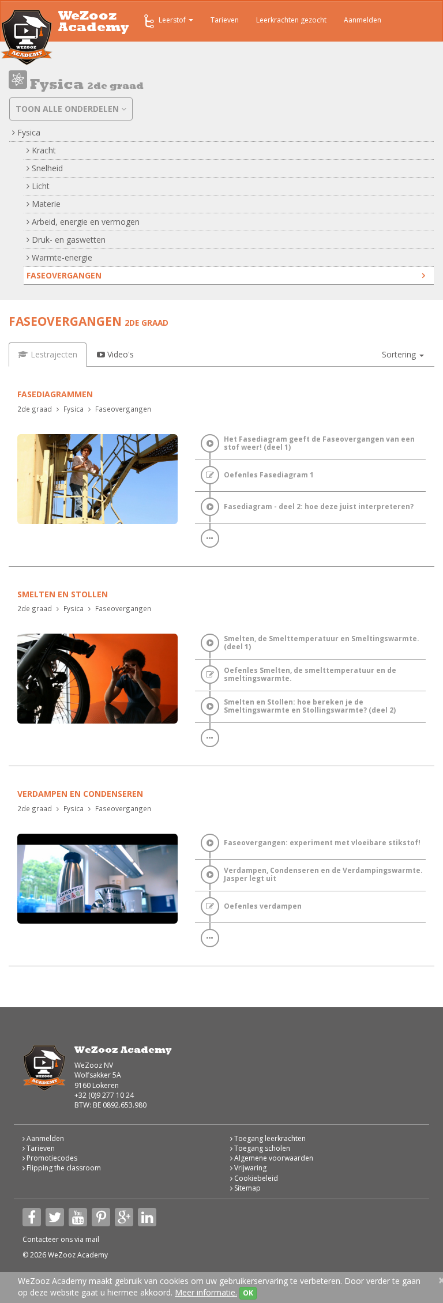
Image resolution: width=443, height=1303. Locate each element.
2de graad (34, 408)
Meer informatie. (206, 1292)
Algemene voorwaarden (272, 1158)
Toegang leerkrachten (269, 1138)
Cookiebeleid (255, 1178)
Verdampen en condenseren (80, 793)
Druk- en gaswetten (67, 239)
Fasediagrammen (55, 394)
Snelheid (46, 168)
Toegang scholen (261, 1148)
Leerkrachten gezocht (291, 20)
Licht (39, 185)
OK (248, 1293)
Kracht (42, 150)
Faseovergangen (64, 275)
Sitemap (246, 1188)
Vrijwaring (249, 1168)
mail (92, 1239)
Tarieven (225, 20)
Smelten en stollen (62, 594)
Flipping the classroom (63, 1168)
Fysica (27, 132)
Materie (45, 203)
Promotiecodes (51, 1158)
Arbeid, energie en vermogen (84, 221)
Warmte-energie (60, 257)
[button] (403, 354)
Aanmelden (362, 20)
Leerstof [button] (173, 20)
